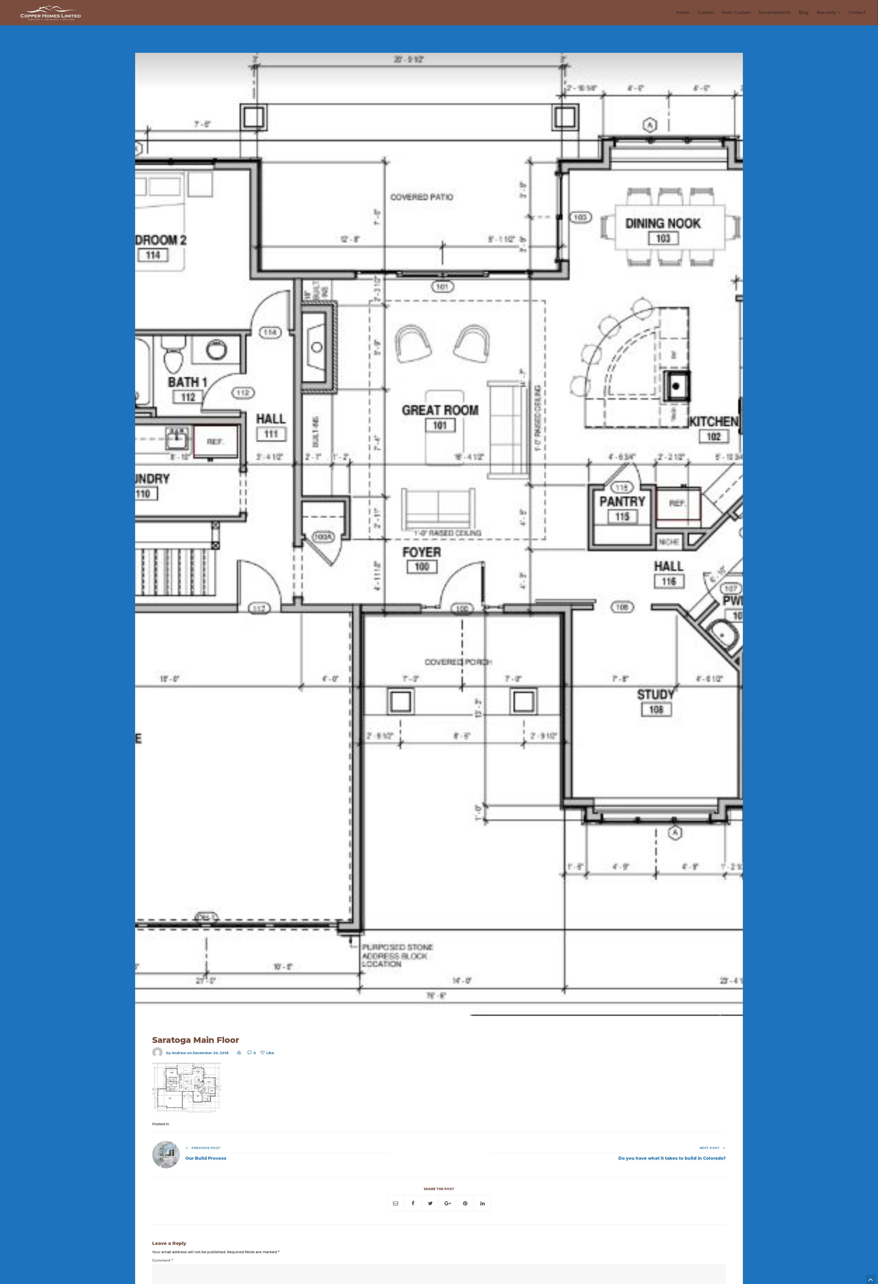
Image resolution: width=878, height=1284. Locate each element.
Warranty (826, 12)
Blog (804, 12)
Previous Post (204, 1148)
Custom (705, 12)
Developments (775, 12)
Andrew (179, 1053)
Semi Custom (736, 12)
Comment (162, 1260)
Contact (857, 12)
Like (270, 1053)
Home (683, 12)
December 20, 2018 (211, 1053)
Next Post (711, 1148)
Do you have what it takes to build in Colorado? (672, 1158)
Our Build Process (205, 1158)
